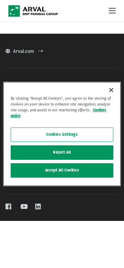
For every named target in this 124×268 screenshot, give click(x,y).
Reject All (62, 152)
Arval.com (24, 51)
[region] (62, 134)
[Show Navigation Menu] (112, 11)
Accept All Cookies (62, 170)
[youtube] (23, 206)
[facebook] (9, 206)
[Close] (111, 90)
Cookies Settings (62, 134)
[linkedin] (38, 206)
